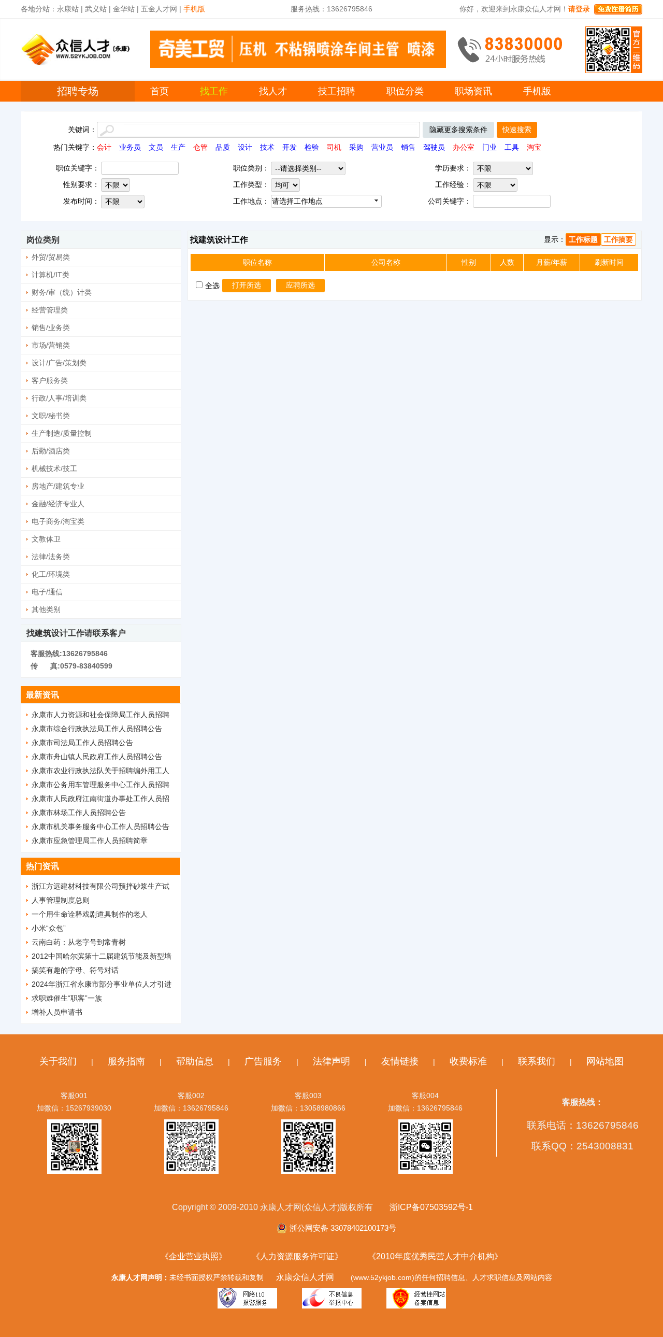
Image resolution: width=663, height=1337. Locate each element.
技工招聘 (336, 91)
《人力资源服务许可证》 (297, 1256)
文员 (156, 147)
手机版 (537, 91)
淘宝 (534, 147)
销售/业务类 (51, 327)
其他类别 (46, 609)
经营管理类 (50, 310)
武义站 (96, 9)
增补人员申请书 (57, 1012)
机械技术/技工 (54, 468)
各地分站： (39, 9)
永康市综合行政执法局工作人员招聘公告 (97, 728)
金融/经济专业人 (58, 504)
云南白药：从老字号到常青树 (79, 942)
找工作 (214, 91)
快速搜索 (516, 129)
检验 (312, 147)
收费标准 (468, 1061)
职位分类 (405, 91)
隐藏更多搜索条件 (458, 129)
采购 (356, 147)
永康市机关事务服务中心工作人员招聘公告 (100, 826)
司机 (334, 147)
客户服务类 (50, 380)
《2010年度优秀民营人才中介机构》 (435, 1256)
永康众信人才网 (305, 1277)
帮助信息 (194, 1061)
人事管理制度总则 (61, 900)
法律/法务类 (51, 556)
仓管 (200, 147)
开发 (289, 147)
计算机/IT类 (50, 275)
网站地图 (605, 1061)
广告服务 (263, 1061)
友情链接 (400, 1061)
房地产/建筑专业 (58, 486)
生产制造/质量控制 (62, 433)
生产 (178, 147)
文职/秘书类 (51, 415)
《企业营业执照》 (194, 1256)
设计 (245, 147)
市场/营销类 (51, 345)
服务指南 (126, 1061)
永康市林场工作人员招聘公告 (79, 812)
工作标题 (583, 239)
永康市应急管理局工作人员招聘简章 (90, 840)
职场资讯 (473, 91)
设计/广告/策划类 (59, 363)
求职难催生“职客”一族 (67, 998)
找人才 (273, 91)
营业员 (382, 147)
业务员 (130, 147)
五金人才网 (159, 9)
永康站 (68, 9)
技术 (267, 147)
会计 (104, 147)
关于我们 (58, 1061)
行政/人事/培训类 (59, 398)
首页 (159, 91)
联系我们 (536, 1061)
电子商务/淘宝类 (58, 521)
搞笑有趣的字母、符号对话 (75, 970)
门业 (489, 147)
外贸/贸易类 (51, 257)
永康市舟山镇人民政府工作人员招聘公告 (97, 756)
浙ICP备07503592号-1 (431, 1207)
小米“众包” (49, 928)
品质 (222, 147)
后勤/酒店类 (51, 451)
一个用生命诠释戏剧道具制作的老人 (90, 914)
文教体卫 (46, 539)
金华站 (124, 9)
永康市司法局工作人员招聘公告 (82, 742)
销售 (408, 147)
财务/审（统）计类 (62, 292)
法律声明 (331, 1061)
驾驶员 (434, 147)
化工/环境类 (51, 574)
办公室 (463, 147)
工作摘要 (618, 239)
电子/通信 (47, 592)
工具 (512, 147)
